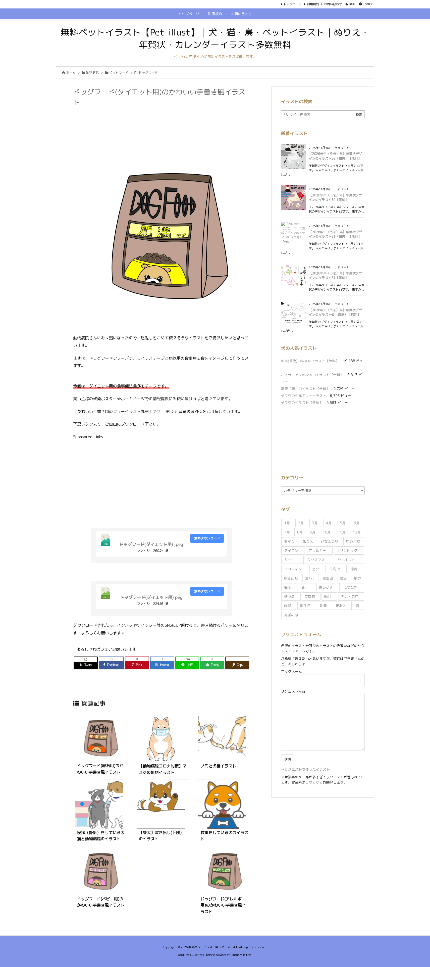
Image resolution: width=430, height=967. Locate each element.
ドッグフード (148, 72)
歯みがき (326, 587)
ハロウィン (293, 569)
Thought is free (241, 955)
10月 (327, 532)
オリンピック (346, 550)
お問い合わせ (333, 4)
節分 (327, 596)
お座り (289, 541)
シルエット (346, 559)
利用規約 (313, 4)
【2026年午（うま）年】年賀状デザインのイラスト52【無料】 (335, 197)
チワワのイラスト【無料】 (302, 402)
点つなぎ (350, 587)
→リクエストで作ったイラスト (305, 769)
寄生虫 (327, 578)
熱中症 (289, 596)
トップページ (293, 4)
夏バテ (310, 578)
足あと (341, 605)
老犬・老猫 (349, 596)
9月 (313, 532)
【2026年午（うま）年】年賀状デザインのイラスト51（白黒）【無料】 (335, 234)
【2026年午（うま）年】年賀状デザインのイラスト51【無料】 (335, 275)
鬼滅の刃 (291, 615)
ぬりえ (308, 541)
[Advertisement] (163, 121)
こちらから (314, 782)
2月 (301, 523)
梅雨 (287, 587)
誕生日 (305, 605)
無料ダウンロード (207, 538)
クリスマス (316, 559)
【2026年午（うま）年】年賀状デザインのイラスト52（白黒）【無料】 (335, 155)
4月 (329, 523)
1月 (287, 523)
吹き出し (291, 578)
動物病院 (92, 72)
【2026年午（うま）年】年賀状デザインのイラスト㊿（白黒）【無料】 (335, 312)
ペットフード (118, 72)
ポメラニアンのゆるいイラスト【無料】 (312, 374)
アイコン (291, 550)
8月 (300, 532)
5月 (343, 523)
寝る (343, 578)
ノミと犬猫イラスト (218, 766)
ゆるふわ (353, 541)
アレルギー (317, 550)
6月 (357, 523)
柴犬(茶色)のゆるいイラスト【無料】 (310, 360)
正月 (305, 587)
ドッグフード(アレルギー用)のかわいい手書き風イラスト (223, 905)
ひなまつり (329, 541)
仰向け (334, 569)
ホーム (71, 72)
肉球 (287, 605)
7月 (287, 532)
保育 (353, 569)
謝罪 (323, 605)
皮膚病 (309, 596)
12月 (357, 532)
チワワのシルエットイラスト (303, 395)
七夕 (315, 569)
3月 (315, 523)
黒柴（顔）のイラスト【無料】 (305, 388)
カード (289, 559)
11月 (342, 532)
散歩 (357, 578)
